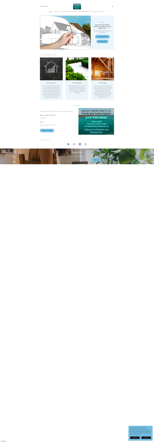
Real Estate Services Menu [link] (69, 11)
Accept (146, 437)
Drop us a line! (47, 130)
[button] (113, 6)
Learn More (102, 41)
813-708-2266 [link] (44, 6)
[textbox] (71, 160)
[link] (77, 6)
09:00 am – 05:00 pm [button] (50, 125)
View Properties (102, 36)
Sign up (96, 159)
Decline (135, 437)
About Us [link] (56, 11)
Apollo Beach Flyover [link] (98, 11)
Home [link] (50, 11)
